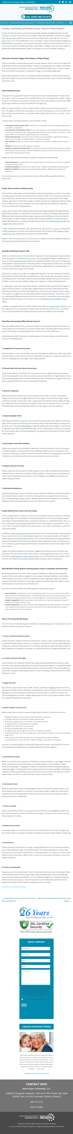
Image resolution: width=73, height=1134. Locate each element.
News (22, 23)
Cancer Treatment (15, 23)
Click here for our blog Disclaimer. (14, 887)
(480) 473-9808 (36, 1107)
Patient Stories (40, 23)
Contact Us (60, 23)
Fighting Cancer (29, 23)
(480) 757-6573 (36, 1102)
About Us (5, 23)
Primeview (61, 1126)
